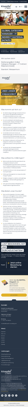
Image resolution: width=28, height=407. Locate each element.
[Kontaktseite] (16, 6)
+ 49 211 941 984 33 (6, 320)
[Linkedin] (13, 395)
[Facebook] (2, 395)
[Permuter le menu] (25, 6)
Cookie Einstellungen (20, 405)
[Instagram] (16, 395)
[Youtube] (6, 395)
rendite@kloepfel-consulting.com (9, 323)
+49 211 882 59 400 (6, 316)
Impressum (12, 405)
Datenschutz (6, 405)
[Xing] (9, 395)
